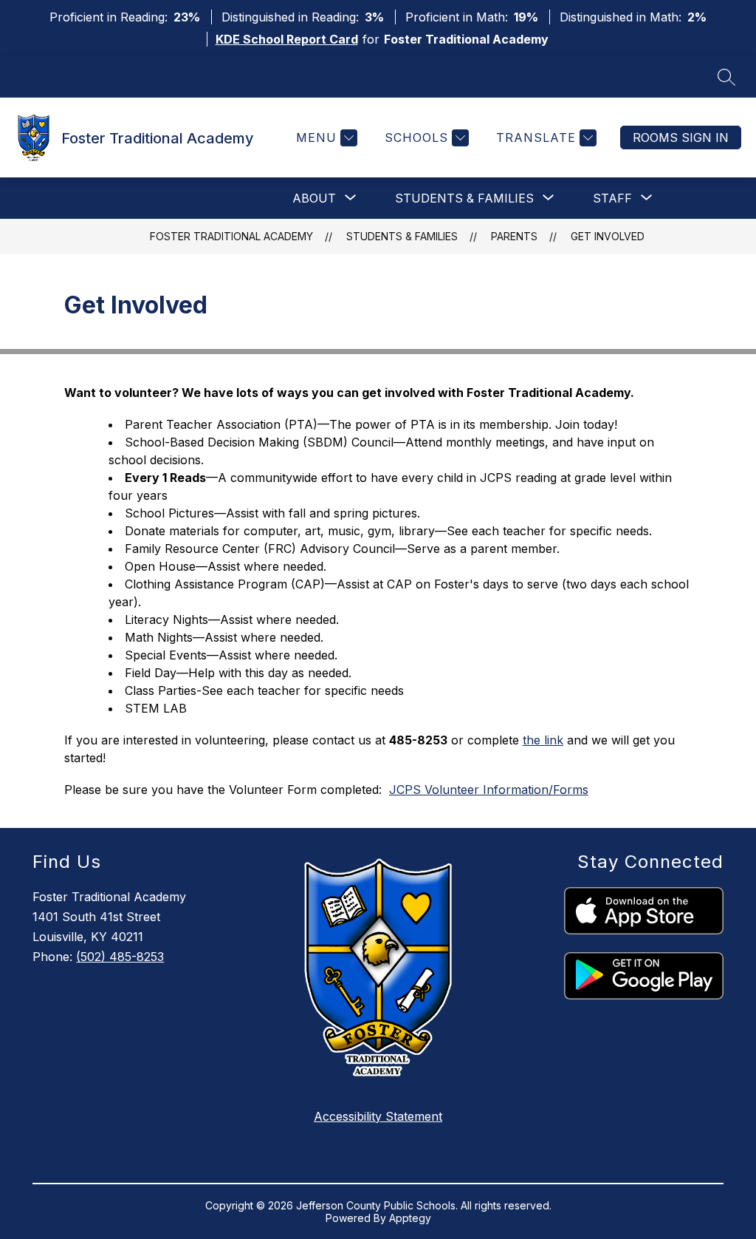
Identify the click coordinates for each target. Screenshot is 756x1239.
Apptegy (410, 1218)
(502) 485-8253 (120, 956)
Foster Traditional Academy (231, 236)
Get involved (608, 236)
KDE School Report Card (287, 39)
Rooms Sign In (681, 137)
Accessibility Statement (378, 1116)
